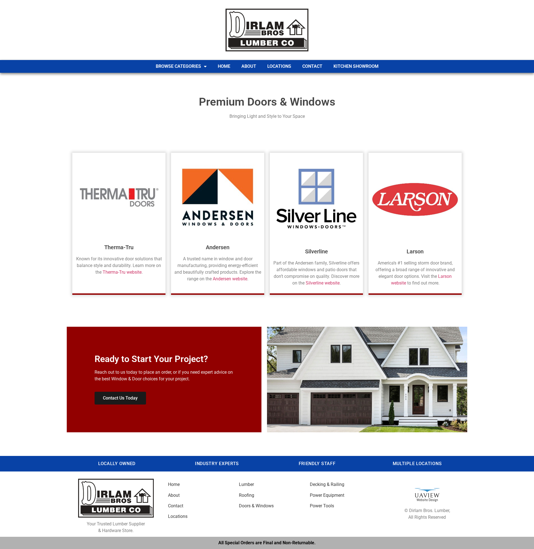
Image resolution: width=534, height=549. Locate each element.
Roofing (246, 495)
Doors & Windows (256, 505)
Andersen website (230, 278)
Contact (312, 66)
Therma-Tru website (122, 272)
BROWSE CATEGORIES (178, 66)
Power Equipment (327, 495)
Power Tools (322, 505)
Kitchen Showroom (356, 66)
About (248, 66)
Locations (279, 66)
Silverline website (323, 283)
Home (224, 66)
